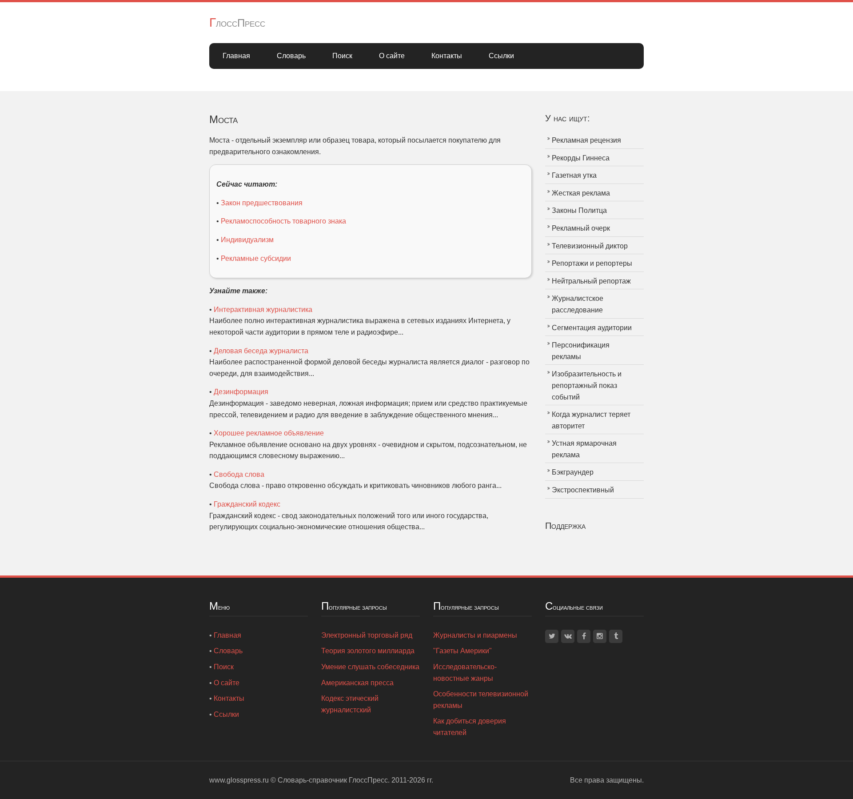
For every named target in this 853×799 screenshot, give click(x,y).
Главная (236, 56)
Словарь (291, 56)
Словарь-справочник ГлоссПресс (333, 780)
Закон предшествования (262, 203)
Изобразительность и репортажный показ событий (587, 385)
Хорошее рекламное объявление (269, 433)
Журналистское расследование (577, 304)
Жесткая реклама (581, 193)
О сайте (392, 56)
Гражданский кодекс (247, 504)
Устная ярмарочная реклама (584, 449)
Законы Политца (579, 210)
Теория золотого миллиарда (368, 651)
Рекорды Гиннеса (581, 158)
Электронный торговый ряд (366, 635)
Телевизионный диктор (590, 246)
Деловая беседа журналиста (261, 351)
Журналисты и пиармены (475, 635)
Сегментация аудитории (592, 328)
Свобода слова (239, 474)
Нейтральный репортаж (591, 281)
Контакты (446, 56)
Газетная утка (574, 175)
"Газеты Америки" (462, 651)
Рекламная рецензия (586, 140)
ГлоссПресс (237, 23)
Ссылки (501, 56)
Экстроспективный (583, 490)
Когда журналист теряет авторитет (591, 420)
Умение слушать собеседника (370, 667)
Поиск (342, 56)
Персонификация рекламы (581, 350)
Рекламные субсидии (256, 258)
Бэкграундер (573, 472)
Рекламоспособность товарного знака (283, 221)
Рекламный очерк (581, 228)
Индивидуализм (247, 240)
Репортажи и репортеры (592, 263)
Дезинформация (241, 392)
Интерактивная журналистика (263, 309)
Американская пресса (357, 683)
